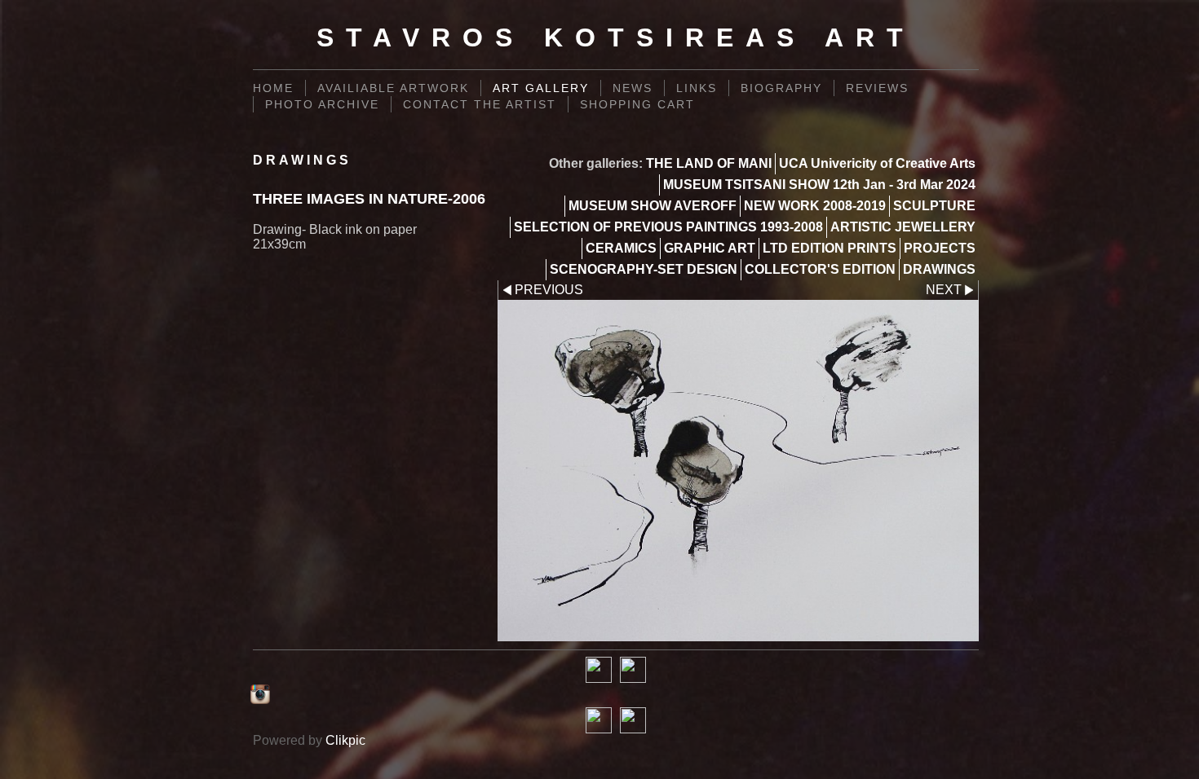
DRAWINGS (939, 269)
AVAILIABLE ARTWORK (393, 88)
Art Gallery (541, 88)
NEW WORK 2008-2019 (815, 206)
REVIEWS (877, 88)
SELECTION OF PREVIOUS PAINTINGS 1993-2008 (668, 227)
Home (273, 88)
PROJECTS (940, 248)
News (633, 88)
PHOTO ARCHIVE (322, 104)
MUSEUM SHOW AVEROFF (653, 206)
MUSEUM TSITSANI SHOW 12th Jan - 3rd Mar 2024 (819, 184)
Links (696, 88)
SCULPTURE (934, 206)
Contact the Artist (479, 104)
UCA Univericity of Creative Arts (877, 163)
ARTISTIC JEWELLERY (903, 227)
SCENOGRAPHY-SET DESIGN (643, 269)
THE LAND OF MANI (709, 163)
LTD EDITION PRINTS (829, 248)
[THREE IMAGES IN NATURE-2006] (738, 470)
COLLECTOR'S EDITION (820, 269)
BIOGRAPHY (781, 88)
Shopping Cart (637, 104)
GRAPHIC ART (709, 248)
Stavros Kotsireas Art (615, 37)
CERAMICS (621, 248)
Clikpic (345, 740)
